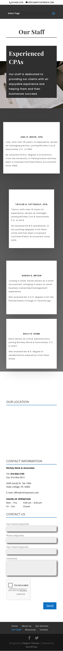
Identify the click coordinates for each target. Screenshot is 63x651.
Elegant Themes (31, 643)
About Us (26, 626)
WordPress (31, 646)
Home (14, 626)
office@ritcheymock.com (26, 492)
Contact (44, 629)
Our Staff (16, 629)
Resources (30, 629)
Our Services (41, 626)
